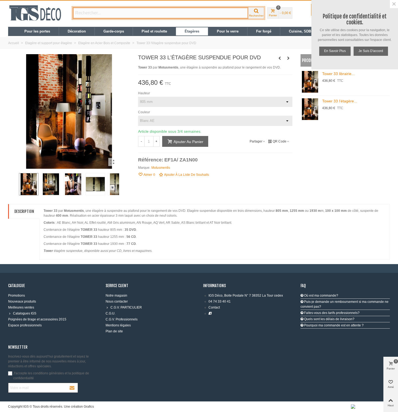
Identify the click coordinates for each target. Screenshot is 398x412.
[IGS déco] (35, 13)
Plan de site (114, 331)
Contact (214, 307)
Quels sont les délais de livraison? (328, 319)
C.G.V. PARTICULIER (126, 307)
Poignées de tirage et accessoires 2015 (37, 319)
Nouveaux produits (22, 301)
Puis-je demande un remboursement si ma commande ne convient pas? (345, 304)
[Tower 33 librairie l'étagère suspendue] (288, 58)
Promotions (16, 295)
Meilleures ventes (21, 307)
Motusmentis (160, 168)
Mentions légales (118, 325)
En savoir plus (335, 51)
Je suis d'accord (370, 51)
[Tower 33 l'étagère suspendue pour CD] (112, 162)
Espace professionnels (25, 325)
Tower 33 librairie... (338, 74)
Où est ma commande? (320, 295)
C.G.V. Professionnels (122, 319)
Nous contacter (117, 301)
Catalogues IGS (24, 313)
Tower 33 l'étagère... (339, 101)
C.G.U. (110, 313)
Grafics (89, 406)
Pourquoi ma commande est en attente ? (333, 325)
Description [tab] (24, 211)
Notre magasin (116, 295)
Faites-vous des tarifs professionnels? (331, 313)
